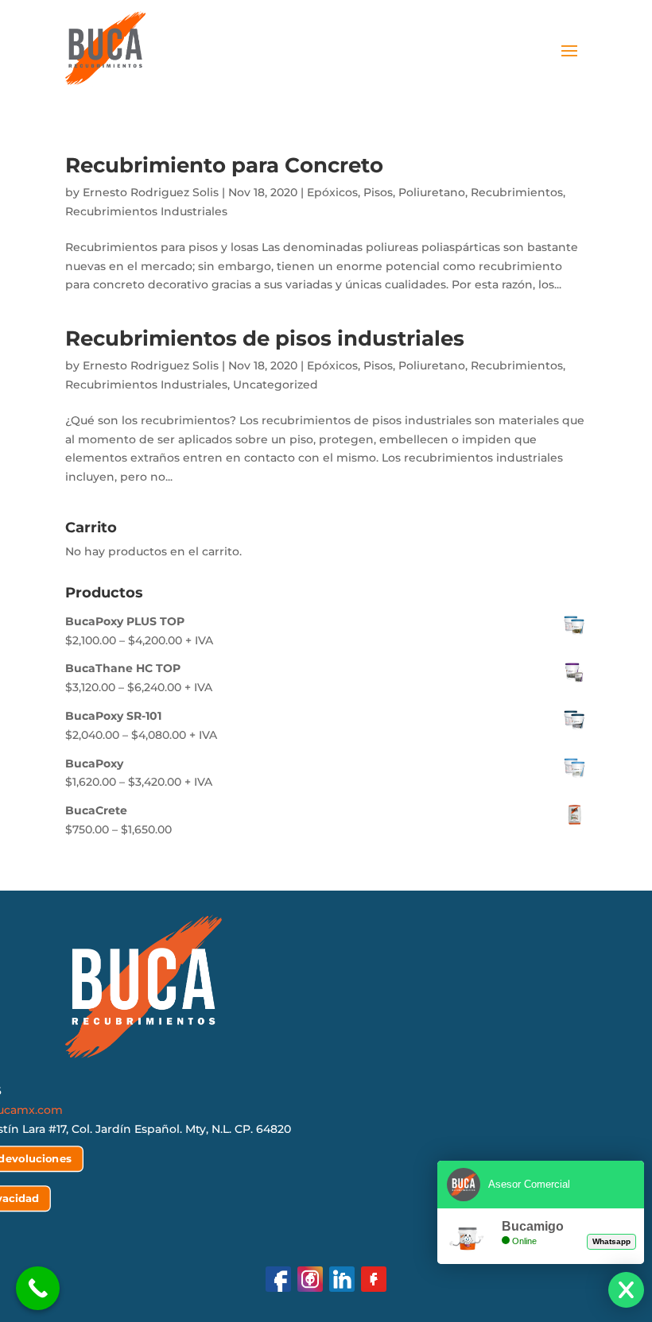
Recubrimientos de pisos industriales (264, 338)
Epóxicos (332, 192)
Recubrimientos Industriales (146, 211)
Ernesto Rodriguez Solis (151, 192)
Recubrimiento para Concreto (224, 165)
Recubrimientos (517, 192)
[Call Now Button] (38, 1288)
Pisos (378, 192)
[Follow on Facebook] (278, 1279)
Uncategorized (275, 384)
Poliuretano (431, 192)
